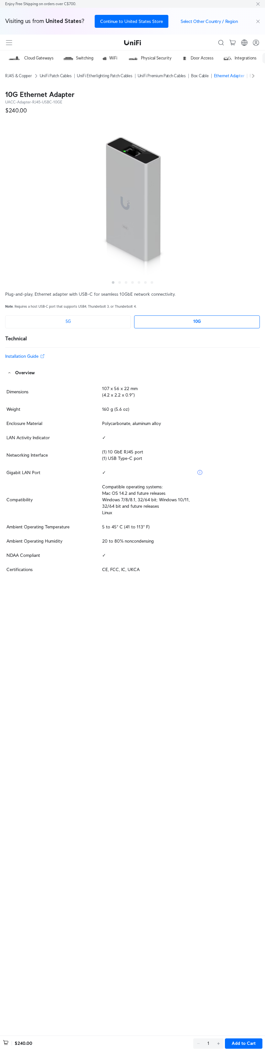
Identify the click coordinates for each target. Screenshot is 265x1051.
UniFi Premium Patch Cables (162, 75)
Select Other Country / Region (209, 21)
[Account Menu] (256, 43)
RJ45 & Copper (18, 75)
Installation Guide (21, 356)
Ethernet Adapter (229, 75)
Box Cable (200, 75)
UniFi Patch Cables (56, 75)
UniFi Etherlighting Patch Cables (104, 75)
